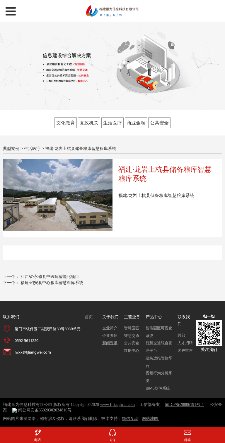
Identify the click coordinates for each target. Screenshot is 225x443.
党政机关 (89, 123)
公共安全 (159, 123)
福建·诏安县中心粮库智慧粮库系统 (52, 282)
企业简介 (109, 327)
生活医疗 (112, 123)
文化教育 (65, 123)
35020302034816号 (55, 410)
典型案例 (11, 148)
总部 (181, 335)
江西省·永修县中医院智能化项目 (50, 276)
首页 (89, 316)
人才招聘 (185, 342)
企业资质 (109, 335)
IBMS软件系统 (158, 388)
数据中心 (131, 350)
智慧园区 (131, 327)
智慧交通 (131, 335)
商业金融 (136, 123)
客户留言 (185, 350)
